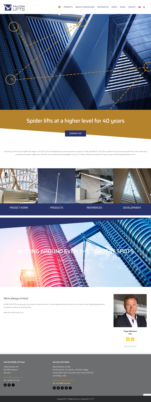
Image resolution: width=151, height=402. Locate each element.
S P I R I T (91, 399)
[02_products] (57, 169)
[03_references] (94, 169)
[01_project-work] (19, 169)
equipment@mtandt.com (63, 380)
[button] (144, 7)
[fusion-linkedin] (128, 339)
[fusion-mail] (132, 339)
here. (134, 154)
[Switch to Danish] (139, 7)
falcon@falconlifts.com (13, 377)
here (22, 312)
